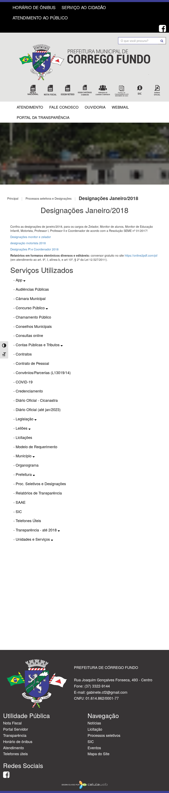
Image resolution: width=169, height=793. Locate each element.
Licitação (95, 729)
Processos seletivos (104, 735)
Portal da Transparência (43, 117)
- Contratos (22, 354)
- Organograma (26, 465)
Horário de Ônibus (34, 7)
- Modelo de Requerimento (35, 446)
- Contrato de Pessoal (31, 363)
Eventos (94, 747)
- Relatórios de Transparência (37, 492)
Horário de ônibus (17, 741)
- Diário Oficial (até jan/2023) (37, 409)
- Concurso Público (29, 307)
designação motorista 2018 (28, 243)
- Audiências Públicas (31, 289)
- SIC (17, 511)
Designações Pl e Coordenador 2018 (34, 249)
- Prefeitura (23, 474)
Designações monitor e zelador (30, 237)
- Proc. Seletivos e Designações (39, 483)
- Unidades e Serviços (32, 539)
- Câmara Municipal (29, 298)
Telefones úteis (15, 753)
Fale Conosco (64, 107)
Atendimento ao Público (40, 18)
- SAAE (19, 502)
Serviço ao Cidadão (84, 7)
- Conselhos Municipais (32, 326)
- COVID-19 (23, 381)
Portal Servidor (15, 729)
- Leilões (20, 428)
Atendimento (30, 107)
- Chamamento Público (32, 317)
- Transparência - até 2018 (35, 529)
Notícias (94, 722)
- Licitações (22, 437)
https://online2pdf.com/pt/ (141, 255)
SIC (91, 741)
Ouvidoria (95, 107)
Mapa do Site (98, 753)
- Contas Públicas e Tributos (37, 344)
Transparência (14, 735)
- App (18, 279)
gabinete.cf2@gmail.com (107, 692)
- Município (23, 455)
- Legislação (23, 418)
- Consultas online (28, 335)
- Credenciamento (28, 391)
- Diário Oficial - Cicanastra (35, 400)
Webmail (120, 107)
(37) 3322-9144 (97, 686)
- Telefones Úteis (27, 520)
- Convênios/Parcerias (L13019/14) (42, 372)
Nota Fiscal (12, 722)
